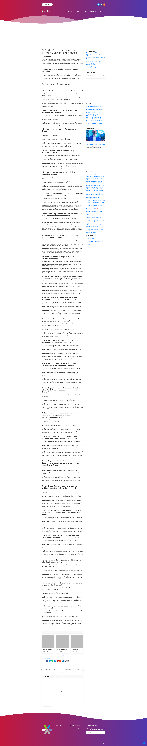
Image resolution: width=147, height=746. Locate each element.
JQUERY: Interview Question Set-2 (93, 118)
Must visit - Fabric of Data (91, 52)
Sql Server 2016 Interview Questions (94, 216)
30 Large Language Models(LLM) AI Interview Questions (93, 63)
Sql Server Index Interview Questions (94, 205)
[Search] (104, 11)
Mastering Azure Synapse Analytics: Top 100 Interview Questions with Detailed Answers (95, 143)
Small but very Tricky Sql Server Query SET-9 (94, 195)
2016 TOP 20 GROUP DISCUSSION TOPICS (95, 241)
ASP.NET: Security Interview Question (94, 111)
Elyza (50, 743)
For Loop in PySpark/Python (92, 67)
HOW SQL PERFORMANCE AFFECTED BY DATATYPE (94, 243)
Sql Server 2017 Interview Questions (94, 178)
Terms (58, 730)
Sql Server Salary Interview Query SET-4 (95, 185)
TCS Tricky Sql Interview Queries (93, 207)
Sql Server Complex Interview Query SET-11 (95, 200)
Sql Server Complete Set (91, 232)
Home (67, 11)
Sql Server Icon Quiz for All (92, 228)
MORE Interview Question (91, 115)
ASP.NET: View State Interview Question (94, 106)
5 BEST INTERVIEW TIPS (91, 238)
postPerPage (75, 730)
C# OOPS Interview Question (92, 114)
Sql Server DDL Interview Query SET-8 (94, 193)
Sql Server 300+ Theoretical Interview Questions (94, 230)
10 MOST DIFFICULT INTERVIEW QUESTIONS (95, 237)
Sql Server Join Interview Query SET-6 (94, 188)
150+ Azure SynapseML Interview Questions (95, 57)
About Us (100, 11)
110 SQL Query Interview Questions (93, 61)
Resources (59, 728)
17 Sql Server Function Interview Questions (95, 176)
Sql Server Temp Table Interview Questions (93, 213)
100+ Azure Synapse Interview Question (94, 66)
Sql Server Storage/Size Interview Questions (93, 222)
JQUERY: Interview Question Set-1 (93, 117)
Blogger (59, 743)
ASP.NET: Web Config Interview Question (95, 105)
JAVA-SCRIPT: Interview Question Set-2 (94, 122)
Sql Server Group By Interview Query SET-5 (95, 187)
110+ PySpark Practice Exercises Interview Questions (95, 59)
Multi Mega (92, 11)
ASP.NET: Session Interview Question (94, 108)
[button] (47, 661)
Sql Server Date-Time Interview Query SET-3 (94, 183)
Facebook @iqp (75, 728)
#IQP (47, 662)
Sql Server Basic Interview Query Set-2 (94, 181)
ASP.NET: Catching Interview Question (94, 112)
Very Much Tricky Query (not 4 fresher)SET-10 (93, 198)
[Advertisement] (73, 35)
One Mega (85, 11)
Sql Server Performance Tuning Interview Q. (95, 218)
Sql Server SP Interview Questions (93, 210)
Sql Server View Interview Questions (94, 204)
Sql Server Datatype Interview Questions (95, 202)
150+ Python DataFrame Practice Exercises (93, 55)
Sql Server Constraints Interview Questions (95, 220)
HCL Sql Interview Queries (91, 208)
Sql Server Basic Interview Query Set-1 (94, 179)
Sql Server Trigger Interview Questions (94, 211)
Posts (78, 11)
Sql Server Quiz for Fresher (92, 226)
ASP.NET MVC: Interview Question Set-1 (94, 123)
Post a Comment (46, 658)
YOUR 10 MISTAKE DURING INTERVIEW (94, 240)
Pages (72, 11)
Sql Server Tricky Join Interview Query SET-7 (95, 191)
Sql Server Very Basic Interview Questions (95, 224)
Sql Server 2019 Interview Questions (94, 175)
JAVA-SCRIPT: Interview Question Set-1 (94, 120)
